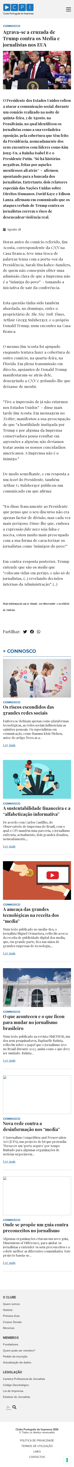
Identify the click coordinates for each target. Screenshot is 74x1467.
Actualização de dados (17, 1362)
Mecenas (8, 1328)
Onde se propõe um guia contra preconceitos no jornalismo (35, 1227)
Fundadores (10, 1344)
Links (37, 1451)
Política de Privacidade (37, 1440)
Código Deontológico (16, 1385)
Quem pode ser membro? (19, 1350)
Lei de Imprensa (13, 1391)
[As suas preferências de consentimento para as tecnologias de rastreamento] (67, 1460)
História (7, 1309)
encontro (48, 325)
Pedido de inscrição (15, 1356)
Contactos (37, 1457)
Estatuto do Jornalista (16, 1396)
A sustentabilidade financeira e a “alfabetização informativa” (36, 811)
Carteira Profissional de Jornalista (24, 1378)
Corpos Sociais (12, 1322)
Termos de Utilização (37, 1446)
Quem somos (11, 1304)
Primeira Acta (11, 1315)
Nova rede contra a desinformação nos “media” (31, 1126)
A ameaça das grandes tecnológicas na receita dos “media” (31, 915)
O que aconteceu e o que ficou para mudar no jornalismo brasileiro (34, 1022)
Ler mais (9, 745)
